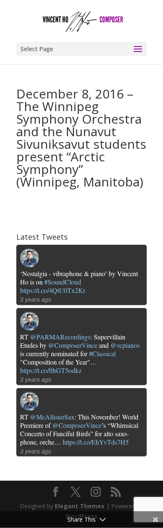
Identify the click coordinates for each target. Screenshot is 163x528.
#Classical (102, 353)
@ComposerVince (72, 345)
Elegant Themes (79, 506)
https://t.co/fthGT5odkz (51, 370)
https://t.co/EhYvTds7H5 (96, 441)
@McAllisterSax (52, 416)
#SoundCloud (62, 281)
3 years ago (35, 299)
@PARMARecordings (60, 336)
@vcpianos (125, 345)
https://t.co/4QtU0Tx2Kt (52, 290)
